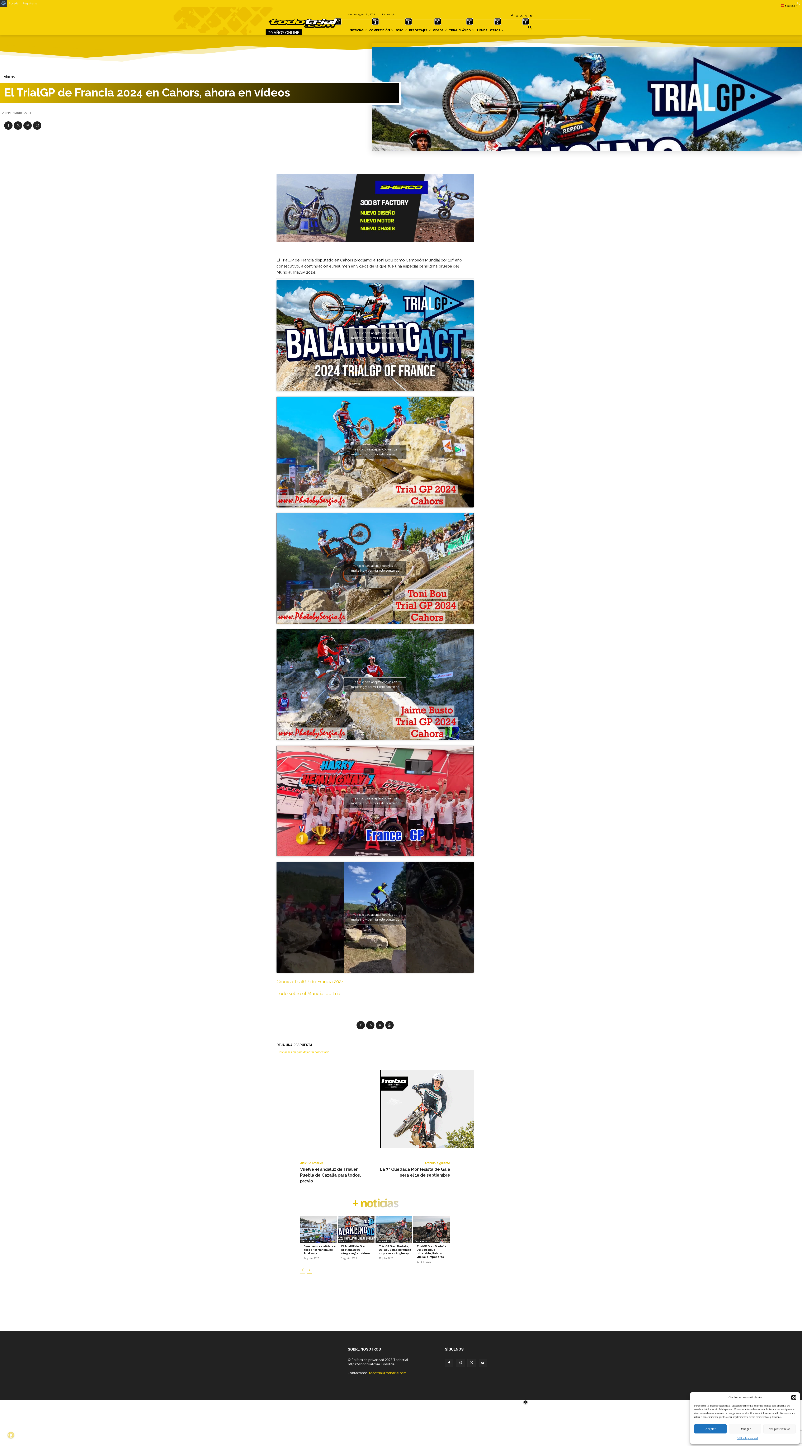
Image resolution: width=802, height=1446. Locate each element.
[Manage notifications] (11, 1435)
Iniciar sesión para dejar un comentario (304, 1052)
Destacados (307, 1241)
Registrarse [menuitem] (30, 3)
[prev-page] (302, 1270)
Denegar (745, 1429)
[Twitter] (471, 1363)
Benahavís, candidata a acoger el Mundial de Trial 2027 (319, 1250)
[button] (794, 1397)
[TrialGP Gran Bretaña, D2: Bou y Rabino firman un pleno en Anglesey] (394, 1229)
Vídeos (9, 77)
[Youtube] (531, 16)
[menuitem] (3, 3)
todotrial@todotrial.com (387, 1373)
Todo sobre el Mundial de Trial (309, 993)
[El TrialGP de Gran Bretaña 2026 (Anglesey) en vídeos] (356, 1229)
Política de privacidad (747, 1438)
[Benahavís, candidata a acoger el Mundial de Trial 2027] (318, 1229)
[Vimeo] (526, 16)
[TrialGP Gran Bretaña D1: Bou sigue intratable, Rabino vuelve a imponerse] (431, 1229)
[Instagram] (516, 16)
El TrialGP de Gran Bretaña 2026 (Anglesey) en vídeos (355, 1250)
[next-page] (309, 1270)
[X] (521, 16)
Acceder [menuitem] (14, 3)
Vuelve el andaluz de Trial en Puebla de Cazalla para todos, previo (330, 1175)
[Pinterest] (27, 125)
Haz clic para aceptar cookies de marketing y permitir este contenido (375, 335)
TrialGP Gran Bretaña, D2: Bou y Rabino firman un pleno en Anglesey (395, 1250)
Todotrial (388, 1364)
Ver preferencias (779, 1429)
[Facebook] (512, 16)
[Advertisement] (401, 1309)
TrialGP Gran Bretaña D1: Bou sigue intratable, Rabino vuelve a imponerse (431, 1251)
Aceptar (710, 1429)
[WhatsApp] (37, 125)
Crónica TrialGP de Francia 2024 (310, 981)
